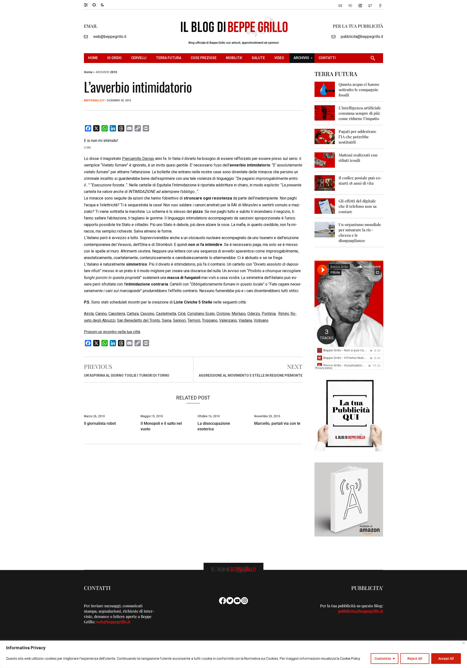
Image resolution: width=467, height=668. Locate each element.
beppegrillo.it (94, 100)
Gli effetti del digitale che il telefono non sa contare (358, 206)
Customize (383, 658)
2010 (113, 72)
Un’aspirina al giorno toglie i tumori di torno (126, 375)
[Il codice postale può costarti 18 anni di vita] (324, 182)
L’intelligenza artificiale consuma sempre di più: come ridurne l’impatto (360, 113)
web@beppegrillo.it (109, 36)
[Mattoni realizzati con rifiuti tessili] (324, 159)
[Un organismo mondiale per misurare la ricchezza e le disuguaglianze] (324, 229)
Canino (101, 313)
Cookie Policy (350, 658)
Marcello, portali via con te (277, 423)
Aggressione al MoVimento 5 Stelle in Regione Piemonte (250, 375)
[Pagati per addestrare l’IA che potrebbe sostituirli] (324, 136)
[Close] (464, 643)
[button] (88, 5)
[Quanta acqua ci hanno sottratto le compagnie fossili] (324, 89)
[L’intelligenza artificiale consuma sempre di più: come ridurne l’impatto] (324, 112)
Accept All (446, 658)
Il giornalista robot (100, 423)
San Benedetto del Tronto (138, 320)
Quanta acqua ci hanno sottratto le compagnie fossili (359, 89)
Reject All (414, 658)
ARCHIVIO (102, 72)
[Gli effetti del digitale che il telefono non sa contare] (324, 205)
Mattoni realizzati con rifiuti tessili (358, 157)
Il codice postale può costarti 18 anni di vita (360, 180)
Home (88, 72)
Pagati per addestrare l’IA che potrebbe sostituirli (357, 137)
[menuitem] (93, 58)
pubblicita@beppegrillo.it (362, 36)
